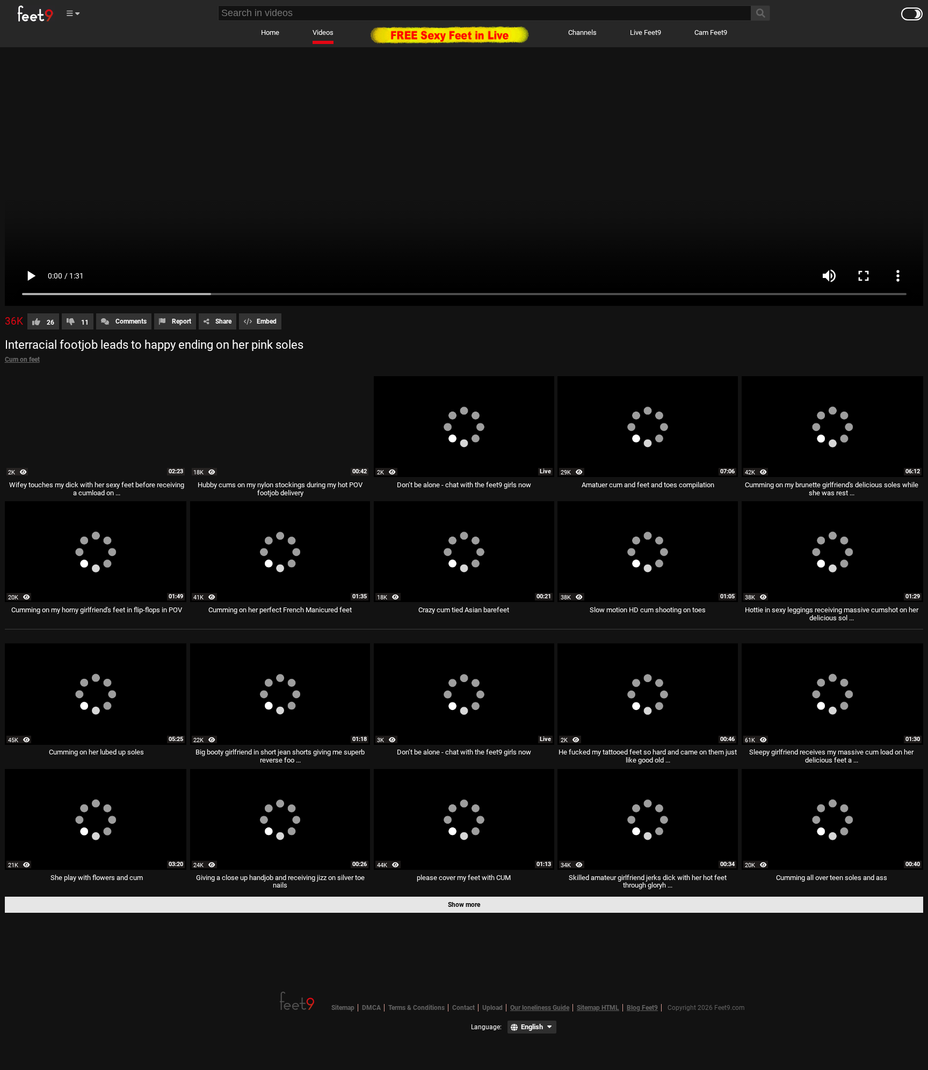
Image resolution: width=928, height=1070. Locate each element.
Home (270, 32)
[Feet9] (34, 13)
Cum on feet (22, 359)
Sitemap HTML (598, 1008)
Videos (323, 32)
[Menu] (72, 13)
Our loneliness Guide (539, 1008)
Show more (464, 904)
